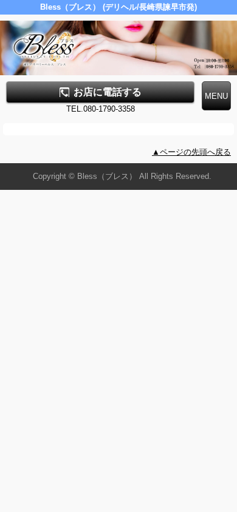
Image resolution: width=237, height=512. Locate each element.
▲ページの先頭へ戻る (191, 152)
